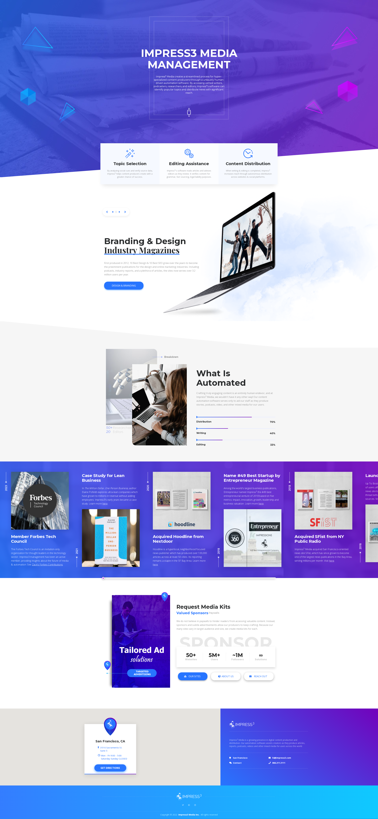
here (261, 512)
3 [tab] (119, 212)
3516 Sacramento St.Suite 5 (111, 758)
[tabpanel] (152, 258)
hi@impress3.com (281, 766)
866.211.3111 (278, 771)
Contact (237, 771)
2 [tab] (116, 212)
